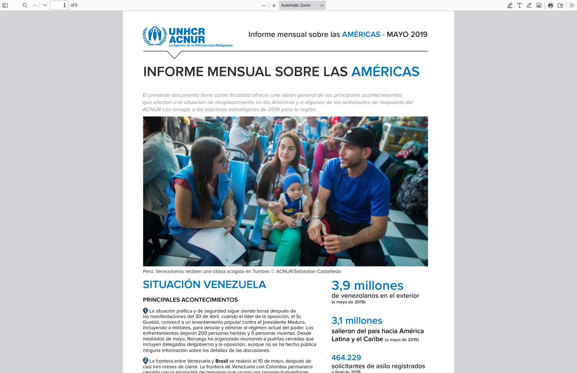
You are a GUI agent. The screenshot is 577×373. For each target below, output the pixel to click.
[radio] (510, 5)
